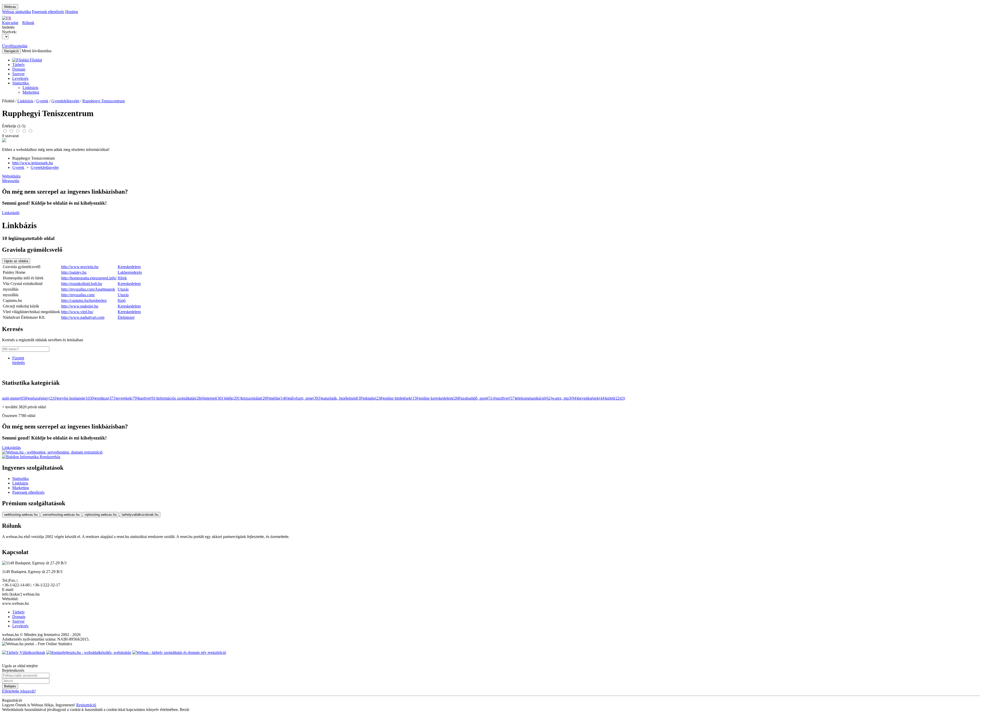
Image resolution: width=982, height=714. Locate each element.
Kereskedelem (129, 267)
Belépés (10, 686)
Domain (18, 69)
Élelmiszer (126, 317)
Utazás (123, 289)
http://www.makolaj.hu (79, 306)
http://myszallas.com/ (78, 295)
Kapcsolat (10, 22)
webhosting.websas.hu (21, 515)
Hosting (71, 11)
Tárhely (18, 64)
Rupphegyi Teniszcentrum (103, 101)
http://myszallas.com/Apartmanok (88, 289)
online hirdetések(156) (402, 398)
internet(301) (214, 398)
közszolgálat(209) (255, 398)
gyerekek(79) (127, 398)
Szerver (18, 74)
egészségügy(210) (43, 398)
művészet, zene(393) (304, 398)
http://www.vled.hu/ (77, 312)
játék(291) (233, 398)
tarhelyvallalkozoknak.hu (140, 515)
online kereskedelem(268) (440, 398)
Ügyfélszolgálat (14, 46)
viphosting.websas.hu (101, 515)
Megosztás (10, 181)
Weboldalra (11, 176)
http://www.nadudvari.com (82, 317)
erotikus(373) (106, 398)
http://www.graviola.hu (79, 267)
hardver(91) (147, 398)
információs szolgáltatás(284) (180, 398)
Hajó (122, 300)
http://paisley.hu (73, 272)
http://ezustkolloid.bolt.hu (81, 283)
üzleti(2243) (615, 398)
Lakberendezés (130, 272)
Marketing (31, 92)
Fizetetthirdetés (18, 360)
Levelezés (20, 78)
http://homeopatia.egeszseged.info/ (89, 278)
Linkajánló (10, 213)
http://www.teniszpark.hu (32, 163)
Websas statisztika (16, 11)
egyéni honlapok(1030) (76, 398)
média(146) (279, 398)
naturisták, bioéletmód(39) (342, 398)
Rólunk (28, 22)
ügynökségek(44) (591, 398)
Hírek (122, 278)
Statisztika (21, 83)
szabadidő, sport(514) (478, 398)
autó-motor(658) (15, 398)
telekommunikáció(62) (534, 398)
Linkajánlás (11, 447)
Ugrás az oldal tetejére (20, 666)
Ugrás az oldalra (16, 261)
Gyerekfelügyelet (65, 101)
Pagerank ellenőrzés (48, 11)
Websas (10, 7)
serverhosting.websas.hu (61, 515)
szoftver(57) (506, 398)
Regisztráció (86, 705)
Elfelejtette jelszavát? (19, 691)
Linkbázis (30, 87)
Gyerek (42, 101)
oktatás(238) (374, 398)
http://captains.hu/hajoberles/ (84, 300)
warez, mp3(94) (564, 398)
